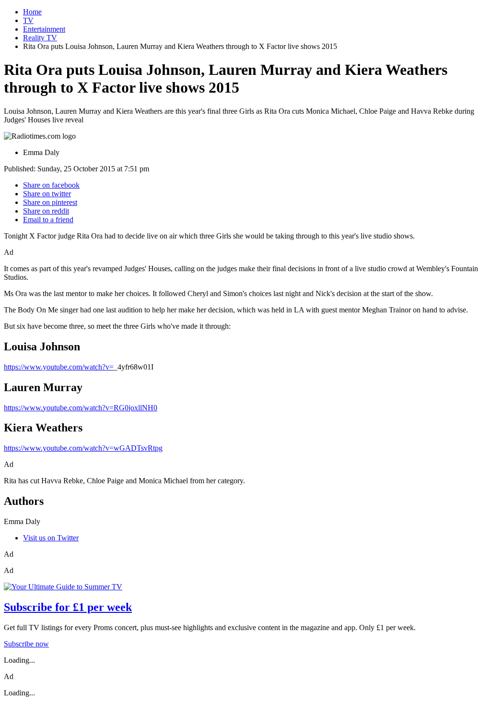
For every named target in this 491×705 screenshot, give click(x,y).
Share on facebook (51, 185)
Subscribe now (26, 644)
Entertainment (44, 29)
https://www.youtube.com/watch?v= (59, 367)
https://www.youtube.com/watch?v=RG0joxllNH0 (80, 408)
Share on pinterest (50, 202)
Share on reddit (46, 211)
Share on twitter (47, 194)
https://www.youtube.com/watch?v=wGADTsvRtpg (83, 448)
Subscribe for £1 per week (68, 607)
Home (32, 12)
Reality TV (40, 38)
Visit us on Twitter (51, 538)
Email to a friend (48, 219)
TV (28, 20)
